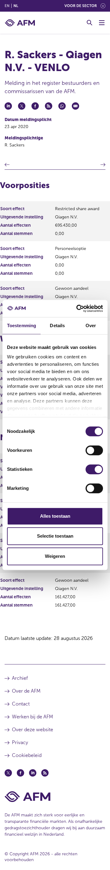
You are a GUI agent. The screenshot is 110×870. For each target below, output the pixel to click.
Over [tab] (91, 325)
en (7, 6)
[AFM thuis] (20, 22)
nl (15, 6)
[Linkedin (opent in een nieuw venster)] (32, 773)
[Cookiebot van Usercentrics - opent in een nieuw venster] (77, 308)
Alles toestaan (55, 516)
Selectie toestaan (55, 536)
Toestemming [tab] (21, 325)
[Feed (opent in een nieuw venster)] (45, 773)
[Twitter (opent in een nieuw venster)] (8, 773)
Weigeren (55, 556)
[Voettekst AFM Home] (55, 796)
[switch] (94, 450)
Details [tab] (57, 325)
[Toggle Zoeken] (89, 22)
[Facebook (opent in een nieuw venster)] (20, 773)
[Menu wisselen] (101, 22)
